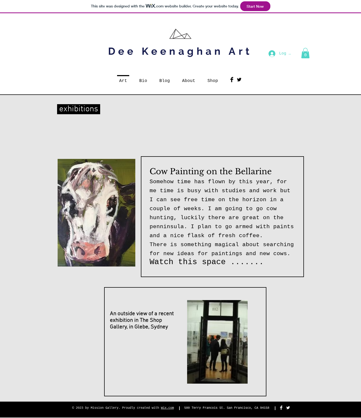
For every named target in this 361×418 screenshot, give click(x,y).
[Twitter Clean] (288, 408)
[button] (305, 53)
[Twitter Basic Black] (239, 79)
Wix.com (167, 408)
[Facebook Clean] (281, 408)
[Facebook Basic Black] (231, 79)
